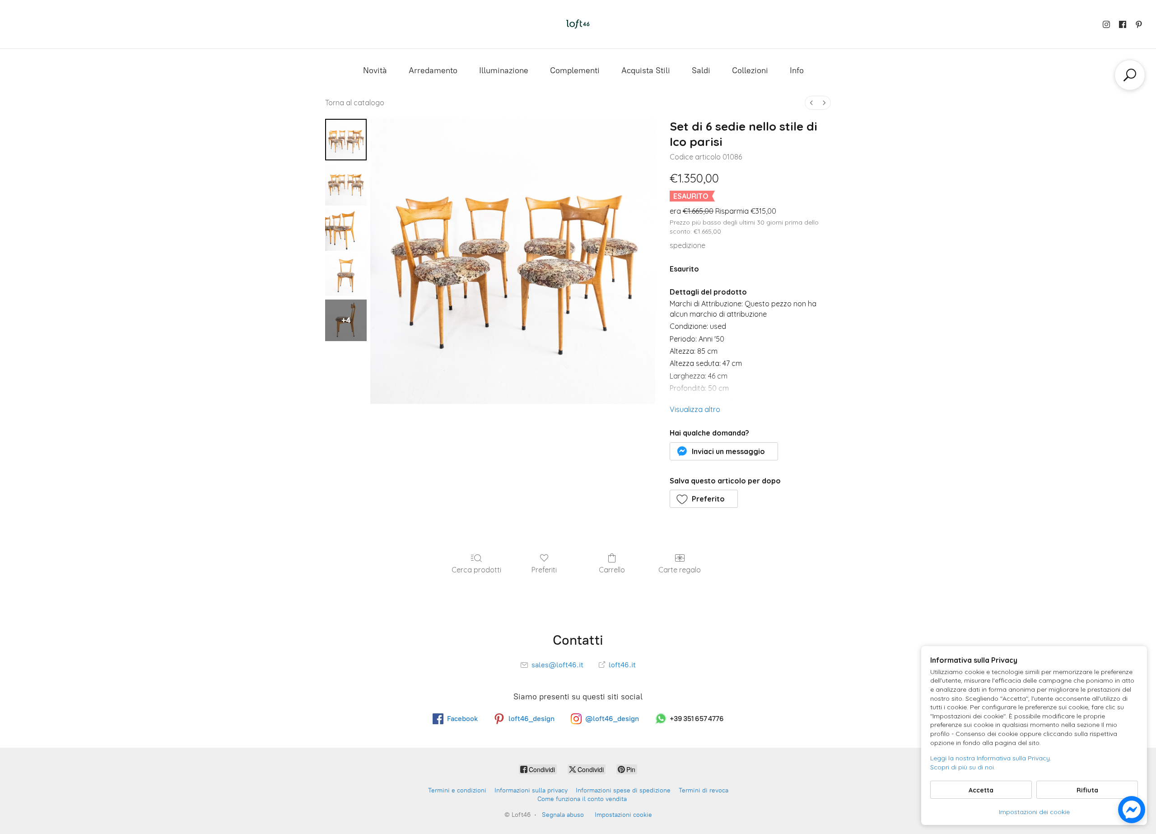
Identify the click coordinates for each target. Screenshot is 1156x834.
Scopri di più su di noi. (962, 767)
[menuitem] (811, 102)
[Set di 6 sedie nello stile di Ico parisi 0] (346, 139)
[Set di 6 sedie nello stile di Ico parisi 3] (346, 275)
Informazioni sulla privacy (531, 790)
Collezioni (750, 70)
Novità (375, 70)
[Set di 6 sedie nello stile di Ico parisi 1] (346, 185)
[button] (724, 451)
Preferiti (544, 569)
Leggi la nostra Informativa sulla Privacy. (990, 758)
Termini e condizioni (457, 790)
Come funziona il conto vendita (582, 799)
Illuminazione (503, 70)
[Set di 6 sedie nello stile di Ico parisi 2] (346, 230)
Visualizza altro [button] (695, 409)
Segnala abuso (563, 815)
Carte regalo (679, 569)
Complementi (575, 70)
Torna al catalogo (354, 102)
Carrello (612, 569)
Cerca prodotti (476, 569)
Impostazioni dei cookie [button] (1034, 812)
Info (797, 70)
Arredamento (433, 70)
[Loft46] (578, 24)
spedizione (687, 245)
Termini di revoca (703, 790)
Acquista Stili (645, 70)
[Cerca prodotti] (1130, 75)
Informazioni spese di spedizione (623, 790)
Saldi (701, 70)
